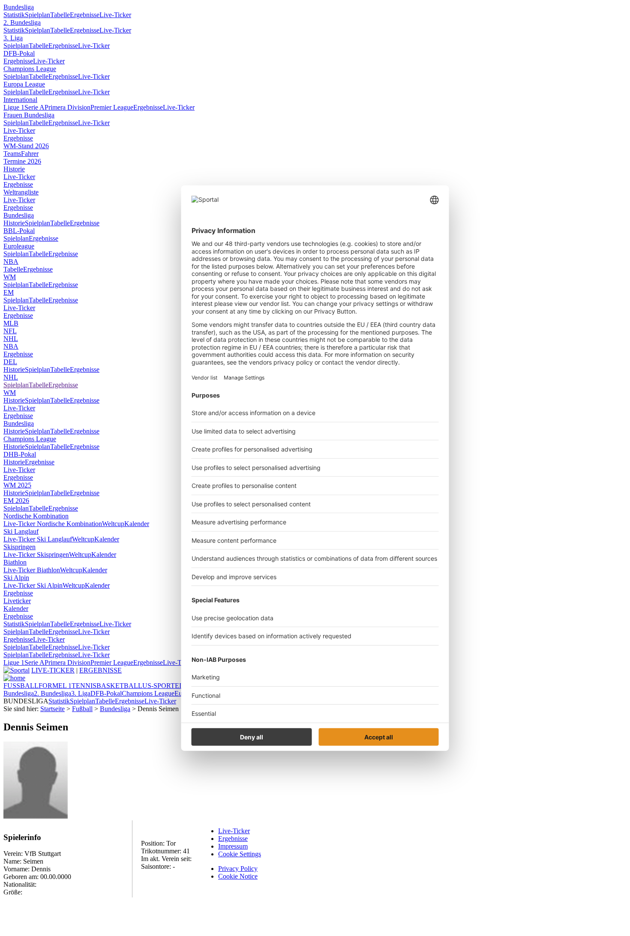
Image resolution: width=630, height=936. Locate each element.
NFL (10, 331)
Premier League (111, 107)
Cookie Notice (238, 876)
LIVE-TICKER (53, 670)
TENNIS (84, 685)
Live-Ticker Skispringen (36, 554)
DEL (10, 361)
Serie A (34, 107)
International (20, 99)
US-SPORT (158, 685)
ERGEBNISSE (100, 670)
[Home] (14, 678)
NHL (10, 338)
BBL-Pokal (19, 230)
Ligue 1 (13, 107)
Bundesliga (18, 7)
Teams (12, 153)
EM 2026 (16, 500)
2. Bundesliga (22, 22)
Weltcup (113, 523)
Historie (14, 169)
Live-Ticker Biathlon (31, 570)
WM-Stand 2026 (26, 146)
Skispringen (19, 546)
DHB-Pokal (19, 454)
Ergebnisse (84, 14)
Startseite (52, 708)
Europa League (24, 84)
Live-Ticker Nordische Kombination (52, 523)
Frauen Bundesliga (28, 115)
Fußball (82, 708)
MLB (10, 323)
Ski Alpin (16, 577)
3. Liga (13, 38)
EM (8, 292)
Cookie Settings (239, 854)
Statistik (14, 14)
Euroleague (18, 246)
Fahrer (30, 153)
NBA (10, 261)
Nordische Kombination (36, 516)
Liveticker (17, 600)
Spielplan (37, 14)
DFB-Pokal (19, 53)
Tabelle (60, 14)
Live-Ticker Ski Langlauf (37, 539)
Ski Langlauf (21, 531)
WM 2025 (17, 485)
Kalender (136, 523)
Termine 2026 (22, 161)
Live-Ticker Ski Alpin (33, 585)
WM (9, 277)
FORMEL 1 (55, 685)
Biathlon (15, 562)
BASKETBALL (119, 685)
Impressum (233, 846)
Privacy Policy (238, 868)
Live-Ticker (115, 14)
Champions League (29, 68)
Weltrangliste (21, 192)
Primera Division (67, 107)
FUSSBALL (21, 685)
